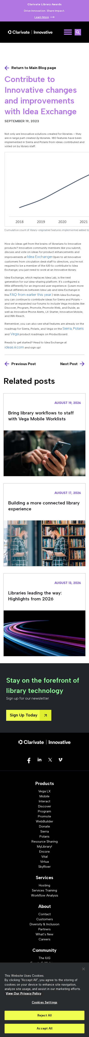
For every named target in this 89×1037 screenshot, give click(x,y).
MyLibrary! (44, 847)
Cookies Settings (44, 1002)
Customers (44, 919)
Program (44, 811)
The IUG (44, 958)
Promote (44, 816)
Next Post (69, 364)
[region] (44, 1000)
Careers (44, 939)
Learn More (41, 17)
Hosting (44, 885)
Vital (44, 857)
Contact (44, 914)
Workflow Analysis (44, 895)
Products (44, 783)
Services (44, 877)
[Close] (84, 969)
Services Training (44, 890)
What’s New (44, 934)
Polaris (44, 836)
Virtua (44, 862)
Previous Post (23, 364)
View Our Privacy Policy (23, 993)
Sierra (44, 831)
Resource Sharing (44, 841)
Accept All (44, 1028)
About (44, 906)
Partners (44, 929)
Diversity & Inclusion (44, 924)
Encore (44, 852)
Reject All (44, 1015)
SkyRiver (44, 867)
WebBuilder (44, 821)
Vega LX (44, 791)
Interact (44, 801)
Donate (44, 826)
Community (44, 950)
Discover (44, 806)
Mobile (44, 796)
